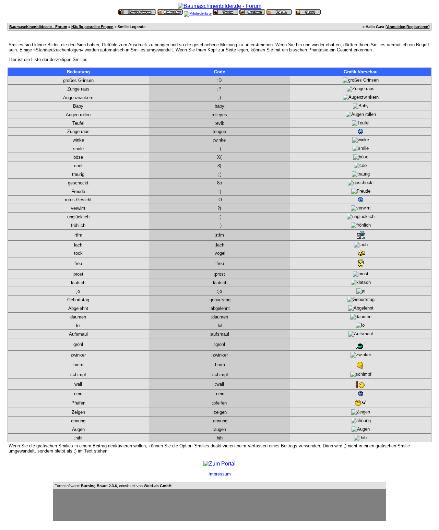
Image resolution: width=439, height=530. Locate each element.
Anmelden (396, 27)
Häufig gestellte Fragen (92, 27)
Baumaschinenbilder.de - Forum (38, 27)
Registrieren (417, 27)
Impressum (220, 474)
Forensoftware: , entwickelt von (113, 486)
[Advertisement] (219, 505)
